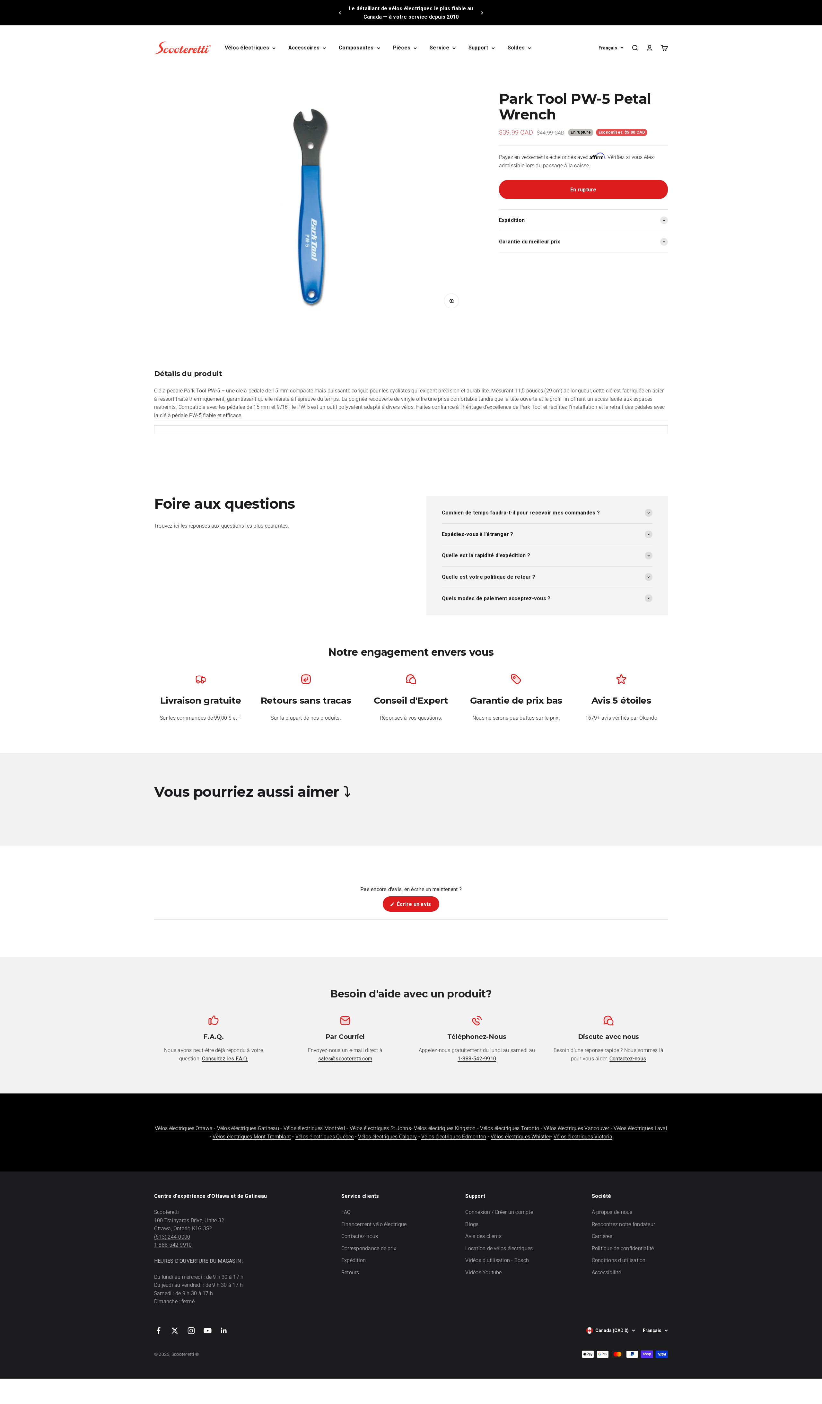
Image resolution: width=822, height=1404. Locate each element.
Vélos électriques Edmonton (453, 1137)
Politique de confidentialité (623, 1248)
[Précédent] (340, 12)
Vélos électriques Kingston (445, 1128)
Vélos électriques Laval (640, 1128)
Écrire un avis (418, 906)
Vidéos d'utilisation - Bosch (497, 1260)
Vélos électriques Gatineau (248, 1128)
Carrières (602, 1236)
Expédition (353, 1260)
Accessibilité (606, 1272)
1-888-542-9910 (173, 1245)
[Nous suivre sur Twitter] (175, 1330)
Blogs (471, 1224)
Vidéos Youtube (483, 1272)
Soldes (516, 48)
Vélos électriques (247, 48)
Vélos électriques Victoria (583, 1137)
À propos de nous (612, 1212)
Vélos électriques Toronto (510, 1128)
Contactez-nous (359, 1236)
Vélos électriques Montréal (314, 1128)
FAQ (346, 1212)
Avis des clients (483, 1236)
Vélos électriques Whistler (520, 1137)
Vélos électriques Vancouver (576, 1128)
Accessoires (303, 48)
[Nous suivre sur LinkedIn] (224, 1330)
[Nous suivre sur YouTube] (207, 1330)
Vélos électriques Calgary (387, 1137)
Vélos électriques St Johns (380, 1128)
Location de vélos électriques (499, 1248)
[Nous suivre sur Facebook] (158, 1330)
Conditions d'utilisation (619, 1260)
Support (478, 48)
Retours (350, 1272)
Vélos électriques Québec (324, 1137)
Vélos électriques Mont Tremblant (252, 1137)
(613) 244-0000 (172, 1237)
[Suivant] (482, 12)
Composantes (356, 48)
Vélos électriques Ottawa (184, 1128)
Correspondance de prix (368, 1248)
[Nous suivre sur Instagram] (191, 1330)
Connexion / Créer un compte (499, 1212)
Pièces (401, 48)
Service (439, 48)
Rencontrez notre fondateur (623, 1224)
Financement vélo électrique (374, 1224)
